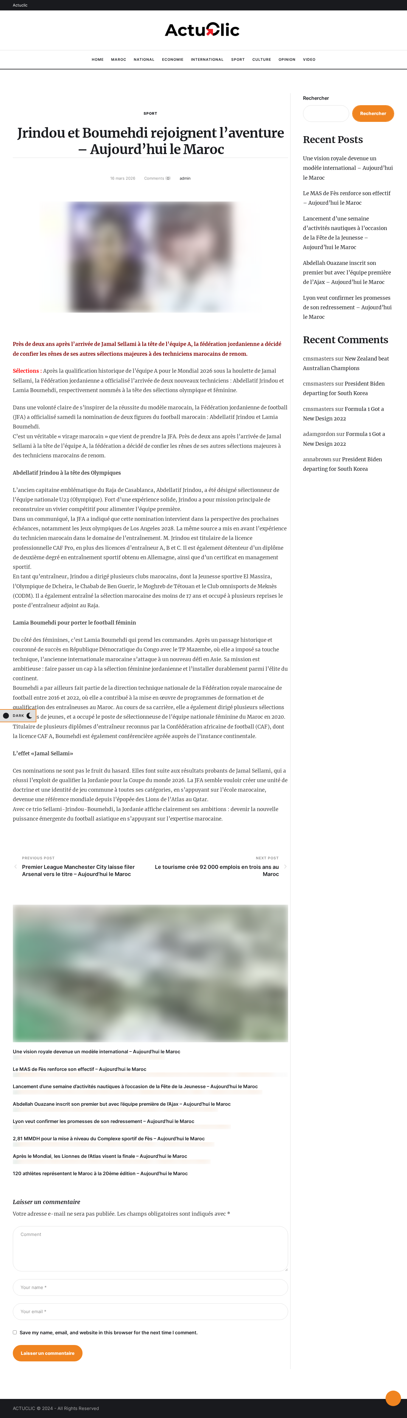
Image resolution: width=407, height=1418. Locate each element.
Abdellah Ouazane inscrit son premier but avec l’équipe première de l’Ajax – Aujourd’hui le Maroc (122, 1104)
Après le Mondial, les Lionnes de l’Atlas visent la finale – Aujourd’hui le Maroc (100, 1156)
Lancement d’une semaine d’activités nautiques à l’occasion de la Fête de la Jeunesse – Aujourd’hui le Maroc (135, 1086)
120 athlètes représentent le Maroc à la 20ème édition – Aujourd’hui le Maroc (100, 1173)
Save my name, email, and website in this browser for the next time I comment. (109, 1332)
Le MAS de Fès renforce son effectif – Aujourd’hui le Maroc (79, 1069)
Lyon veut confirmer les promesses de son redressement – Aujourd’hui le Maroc (103, 1121)
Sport (150, 113)
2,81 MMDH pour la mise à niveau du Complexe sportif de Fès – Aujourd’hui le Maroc (109, 1138)
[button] (20, 5)
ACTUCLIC (24, 1408)
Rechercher (316, 98)
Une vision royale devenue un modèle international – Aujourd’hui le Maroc (96, 1051)
